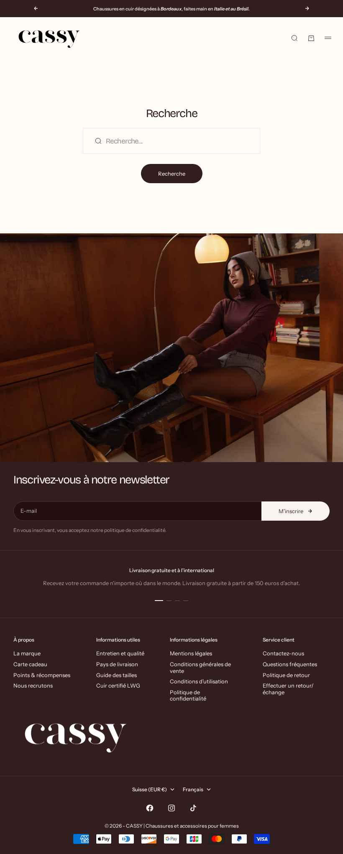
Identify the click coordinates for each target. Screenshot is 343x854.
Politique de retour (286, 675)
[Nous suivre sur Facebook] (150, 808)
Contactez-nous (283, 653)
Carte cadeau (30, 664)
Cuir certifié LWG (118, 685)
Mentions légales (191, 653)
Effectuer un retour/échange (288, 688)
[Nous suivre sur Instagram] (171, 808)
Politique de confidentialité (188, 695)
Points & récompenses (41, 675)
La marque (27, 653)
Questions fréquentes (290, 664)
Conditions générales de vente (200, 667)
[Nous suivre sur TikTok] (193, 808)
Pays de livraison (117, 664)
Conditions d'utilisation (199, 681)
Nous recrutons (33, 685)
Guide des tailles (116, 675)
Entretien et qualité (120, 653)
